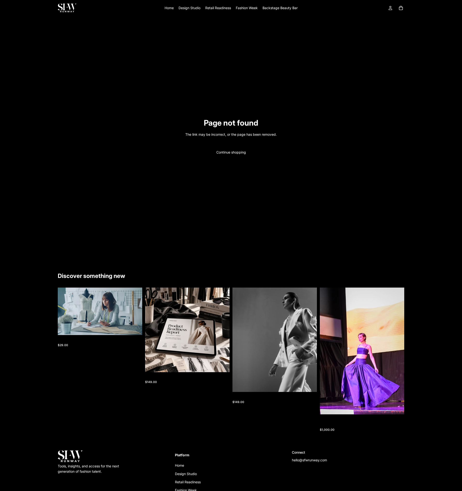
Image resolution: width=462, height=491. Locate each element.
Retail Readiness (188, 482)
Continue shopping (231, 152)
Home (179, 465)
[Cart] (401, 8)
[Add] (134, 327)
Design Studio (186, 473)
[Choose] (396, 407)
